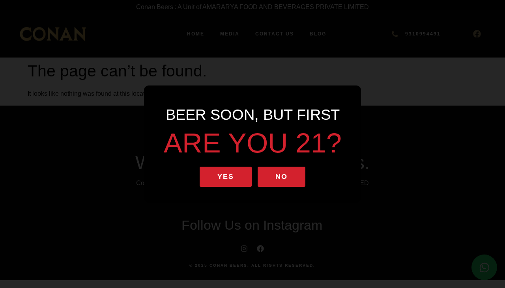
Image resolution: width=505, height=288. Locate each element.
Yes (225, 176)
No (281, 176)
